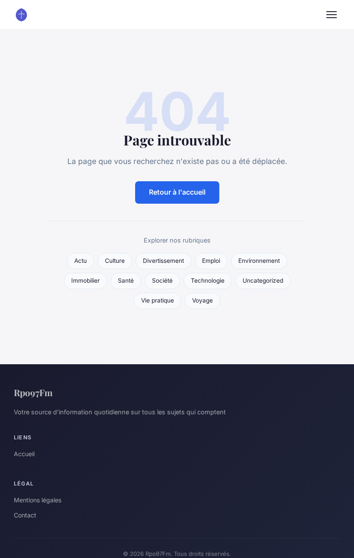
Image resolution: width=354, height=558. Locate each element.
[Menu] (331, 15)
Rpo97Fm (33, 392)
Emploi (211, 260)
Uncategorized (263, 280)
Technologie (207, 280)
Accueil (24, 453)
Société (162, 280)
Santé (126, 280)
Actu (80, 260)
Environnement (259, 260)
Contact (25, 515)
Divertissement (163, 260)
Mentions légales (37, 500)
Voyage (202, 300)
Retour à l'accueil (177, 192)
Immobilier (85, 280)
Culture (115, 260)
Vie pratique (157, 300)
